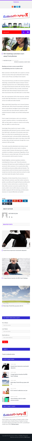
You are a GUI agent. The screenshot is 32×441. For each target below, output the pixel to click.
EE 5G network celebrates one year (19, 390)
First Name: (5, 322)
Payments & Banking (19, 61)
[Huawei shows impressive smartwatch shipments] (16, 239)
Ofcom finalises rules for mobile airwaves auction (18, 399)
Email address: (6, 335)
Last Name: (5, 329)
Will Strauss (27, 437)
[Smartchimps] (16, 15)
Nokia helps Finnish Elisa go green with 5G (13, 306)
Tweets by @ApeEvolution (8, 354)
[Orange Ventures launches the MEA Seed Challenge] (16, 267)
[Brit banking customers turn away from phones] (16, 44)
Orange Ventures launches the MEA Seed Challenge (15, 278)
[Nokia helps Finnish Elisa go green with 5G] (16, 295)
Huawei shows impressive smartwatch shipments (15, 250)
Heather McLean (7, 60)
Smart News (27, 61)
